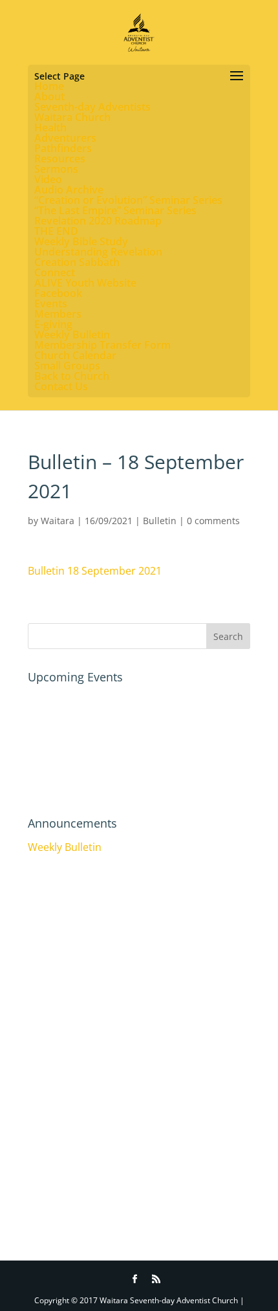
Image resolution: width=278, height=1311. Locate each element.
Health (50, 127)
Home (49, 86)
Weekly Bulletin (72, 334)
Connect (54, 272)
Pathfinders (63, 148)
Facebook (58, 293)
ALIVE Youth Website (85, 283)
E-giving (53, 324)
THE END (56, 231)
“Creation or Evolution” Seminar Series (128, 200)
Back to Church (71, 376)
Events (50, 303)
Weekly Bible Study (81, 241)
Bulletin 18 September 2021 (95, 571)
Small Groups (67, 365)
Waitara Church (72, 117)
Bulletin (159, 520)
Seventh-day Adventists (92, 107)
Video (48, 179)
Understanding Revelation (98, 252)
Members (57, 314)
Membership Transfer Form (102, 345)
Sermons (56, 169)
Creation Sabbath (77, 262)
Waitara (57, 520)
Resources (59, 158)
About (49, 96)
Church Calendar (75, 355)
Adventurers (65, 138)
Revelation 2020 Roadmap (98, 221)
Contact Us (61, 386)
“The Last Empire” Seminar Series (115, 210)
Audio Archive (68, 189)
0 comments (213, 520)
